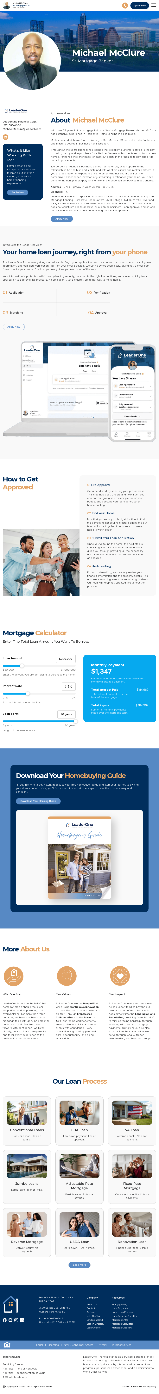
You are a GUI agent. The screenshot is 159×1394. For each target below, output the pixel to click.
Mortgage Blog (119, 1304)
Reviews (91, 1312)
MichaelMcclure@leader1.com (22, 129)
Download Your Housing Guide (38, 801)
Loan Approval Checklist (125, 1316)
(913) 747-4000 (12, 125)
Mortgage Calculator (122, 1323)
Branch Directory (95, 1323)
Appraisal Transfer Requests (20, 1368)
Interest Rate (12, 686)
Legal (39, 1344)
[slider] (39, 666)
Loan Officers (94, 1327)
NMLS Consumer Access (78, 1344)
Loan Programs (120, 1308)
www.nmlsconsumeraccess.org (109, 203)
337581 (23, 8)
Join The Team (94, 1316)
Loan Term (11, 714)
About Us (92, 1304)
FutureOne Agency (145, 1386)
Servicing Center (13, 1364)
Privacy (102, 1344)
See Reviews (18, 192)
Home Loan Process (122, 1312)
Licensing (53, 1344)
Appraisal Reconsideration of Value (24, 1372)
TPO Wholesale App (15, 1377)
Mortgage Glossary (122, 1327)
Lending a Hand (95, 1320)
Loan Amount (12, 658)
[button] (153, 5)
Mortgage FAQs (120, 1320)
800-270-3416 (55, 1318)
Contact (91, 1308)
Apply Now (61, 218)
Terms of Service (121, 1344)
